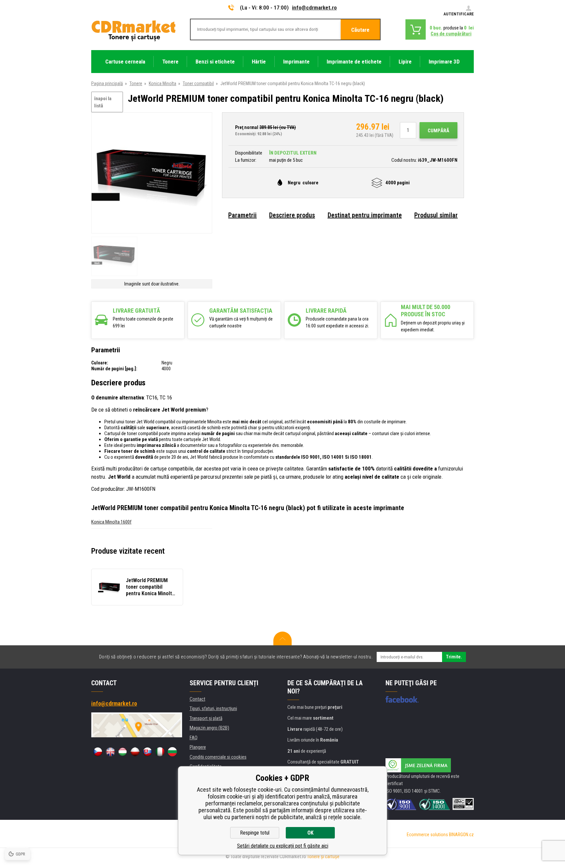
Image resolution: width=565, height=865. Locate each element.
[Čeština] (97, 751)
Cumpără (438, 131)
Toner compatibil (198, 83)
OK (310, 833)
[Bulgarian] (172, 751)
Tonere (135, 83)
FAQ (193, 738)
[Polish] (135, 751)
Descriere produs (292, 215)
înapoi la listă (102, 102)
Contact (197, 699)
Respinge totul (254, 833)
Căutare (360, 30)
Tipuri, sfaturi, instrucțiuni (213, 708)
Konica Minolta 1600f (111, 522)
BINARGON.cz (461, 834)
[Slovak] (147, 751)
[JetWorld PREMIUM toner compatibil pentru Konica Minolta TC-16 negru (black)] (152, 173)
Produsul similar (436, 215)
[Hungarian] (122, 751)
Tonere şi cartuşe (323, 856)
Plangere (198, 747)
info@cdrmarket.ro (314, 7)
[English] (110, 751)
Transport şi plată (206, 718)
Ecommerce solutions (427, 834)
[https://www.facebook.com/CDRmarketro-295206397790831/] (402, 699)
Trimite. (454, 657)
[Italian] (159, 751)
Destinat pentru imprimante (365, 215)
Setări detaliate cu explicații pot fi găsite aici (282, 846)
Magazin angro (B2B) (209, 728)
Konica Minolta (162, 83)
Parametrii (242, 215)
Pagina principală (107, 83)
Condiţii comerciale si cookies (218, 757)
